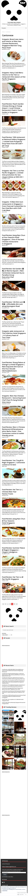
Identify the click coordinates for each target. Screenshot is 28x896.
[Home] (20, 715)
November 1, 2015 (5, 372)
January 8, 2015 (5, 495)
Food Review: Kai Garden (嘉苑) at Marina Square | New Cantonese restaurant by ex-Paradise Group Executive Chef (13, 272)
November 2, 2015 (5, 339)
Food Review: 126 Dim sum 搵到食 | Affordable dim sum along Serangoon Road (13, 304)
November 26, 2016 (6, 49)
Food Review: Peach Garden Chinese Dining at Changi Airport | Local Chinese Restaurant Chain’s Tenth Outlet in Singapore (13, 108)
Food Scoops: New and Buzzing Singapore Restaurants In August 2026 (13, 703)
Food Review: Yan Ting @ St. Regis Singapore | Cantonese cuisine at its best (13, 462)
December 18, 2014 (6, 553)
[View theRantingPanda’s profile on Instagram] (4, 882)
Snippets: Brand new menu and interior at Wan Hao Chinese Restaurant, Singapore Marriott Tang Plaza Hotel (12, 43)
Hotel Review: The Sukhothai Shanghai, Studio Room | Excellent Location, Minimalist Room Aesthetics (13, 685)
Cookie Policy (4, 890)
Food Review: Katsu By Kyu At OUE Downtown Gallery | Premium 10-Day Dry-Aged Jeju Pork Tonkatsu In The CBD (13, 692)
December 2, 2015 (5, 307)
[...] (15, 68)
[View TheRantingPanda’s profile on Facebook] (2, 882)
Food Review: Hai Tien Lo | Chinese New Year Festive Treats (12, 491)
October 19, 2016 (5, 80)
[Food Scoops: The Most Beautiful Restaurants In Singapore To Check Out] (8, 727)
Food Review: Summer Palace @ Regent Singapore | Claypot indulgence (13, 550)
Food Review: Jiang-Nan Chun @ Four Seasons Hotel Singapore (13, 521)
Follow (4, 874)
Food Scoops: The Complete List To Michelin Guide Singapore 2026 (13, 700)
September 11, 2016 (6, 178)
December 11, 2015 (5, 278)
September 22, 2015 (6, 403)
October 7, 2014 (5, 580)
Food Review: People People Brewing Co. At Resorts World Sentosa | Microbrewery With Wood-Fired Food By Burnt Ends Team (13, 675)
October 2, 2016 (5, 147)
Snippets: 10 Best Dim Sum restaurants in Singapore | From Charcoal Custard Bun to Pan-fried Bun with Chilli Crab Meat (14, 206)
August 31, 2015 (5, 437)
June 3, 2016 (4, 212)
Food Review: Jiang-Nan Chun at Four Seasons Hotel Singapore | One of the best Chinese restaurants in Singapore (13, 239)
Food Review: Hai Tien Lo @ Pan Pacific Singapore (12, 578)
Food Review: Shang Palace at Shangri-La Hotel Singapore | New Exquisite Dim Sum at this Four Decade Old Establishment (13, 366)
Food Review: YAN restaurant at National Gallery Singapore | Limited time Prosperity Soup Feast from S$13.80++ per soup (13, 141)
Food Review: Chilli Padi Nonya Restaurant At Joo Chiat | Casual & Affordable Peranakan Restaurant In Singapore (14, 696)
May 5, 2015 (4, 466)
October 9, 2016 (5, 114)
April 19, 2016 (4, 245)
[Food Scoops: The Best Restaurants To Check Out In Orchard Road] (20, 752)
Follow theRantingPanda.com (9, 866)
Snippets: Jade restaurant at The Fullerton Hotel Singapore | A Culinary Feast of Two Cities (14, 334)
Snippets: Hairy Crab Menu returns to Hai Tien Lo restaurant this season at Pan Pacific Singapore (13, 75)
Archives (4, 633)
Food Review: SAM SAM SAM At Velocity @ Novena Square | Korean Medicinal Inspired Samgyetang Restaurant (12, 670)
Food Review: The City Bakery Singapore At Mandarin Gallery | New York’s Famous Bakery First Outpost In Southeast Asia (13, 682)
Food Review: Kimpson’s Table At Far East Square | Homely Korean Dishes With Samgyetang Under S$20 (13, 678)
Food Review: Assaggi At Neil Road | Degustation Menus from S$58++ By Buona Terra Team (12, 689)
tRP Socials (6, 638)
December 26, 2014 (6, 524)
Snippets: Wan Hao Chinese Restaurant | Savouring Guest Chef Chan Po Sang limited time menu (14, 399)
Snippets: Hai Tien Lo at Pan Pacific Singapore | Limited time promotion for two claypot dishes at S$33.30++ (13, 173)
